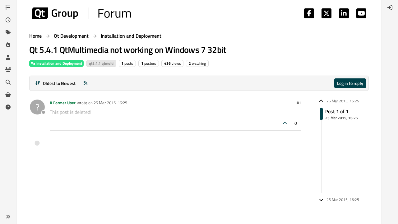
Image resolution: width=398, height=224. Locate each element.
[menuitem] (390, 7)
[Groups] (8, 70)
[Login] (390, 7)
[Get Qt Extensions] (8, 95)
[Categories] (8, 7)
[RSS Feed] (85, 83)
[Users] (8, 57)
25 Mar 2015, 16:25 (110, 103)
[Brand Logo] (81, 13)
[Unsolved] (8, 107)
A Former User (63, 103)
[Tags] (8, 32)
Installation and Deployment (58, 63)
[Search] (8, 82)
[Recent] (8, 20)
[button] (8, 217)
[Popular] (8, 45)
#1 (299, 103)
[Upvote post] (285, 123)
